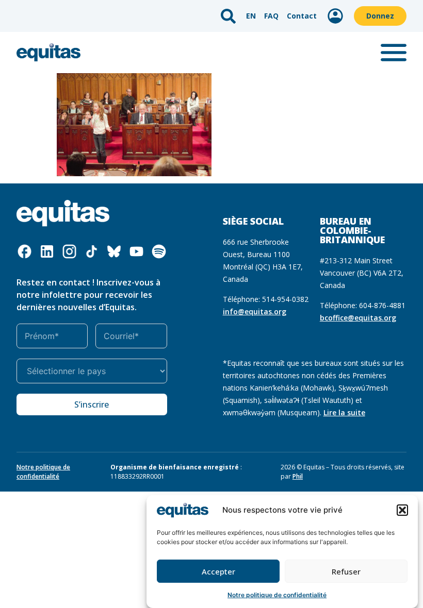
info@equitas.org (254, 311)
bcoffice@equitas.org (358, 318)
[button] (402, 510)
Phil (297, 476)
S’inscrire (91, 404)
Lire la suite (344, 412)
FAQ (271, 16)
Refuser (346, 571)
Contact (302, 16)
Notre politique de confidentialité (277, 595)
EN (251, 16)
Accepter (218, 571)
